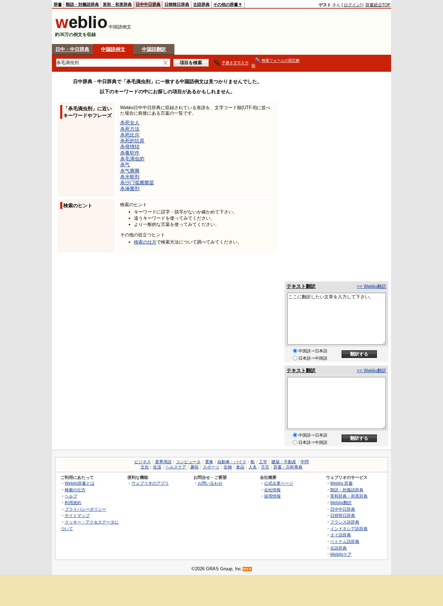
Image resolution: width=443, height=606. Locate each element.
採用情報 (272, 496)
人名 (252, 467)
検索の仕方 (145, 242)
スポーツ (211, 467)
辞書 (58, 4)
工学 (263, 462)
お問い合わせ (210, 483)
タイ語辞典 (340, 535)
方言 (265, 467)
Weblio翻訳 (341, 502)
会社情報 (272, 490)
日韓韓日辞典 (176, 4)
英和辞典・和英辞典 (349, 496)
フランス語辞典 (344, 522)
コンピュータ (188, 462)
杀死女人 (129, 122)
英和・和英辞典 (117, 4)
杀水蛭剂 (129, 176)
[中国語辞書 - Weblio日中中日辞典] (81, 26)
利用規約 (73, 502)
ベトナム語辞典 (344, 541)
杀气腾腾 (129, 171)
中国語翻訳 (154, 49)
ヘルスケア (175, 467)
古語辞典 (201, 4)
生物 (228, 467)
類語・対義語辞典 (82, 4)
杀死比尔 (129, 135)
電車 (209, 462)
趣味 (194, 467)
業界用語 (163, 462)
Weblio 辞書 (341, 483)
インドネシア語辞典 (349, 528)
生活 (157, 467)
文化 (145, 467)
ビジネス (142, 462)
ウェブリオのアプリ (150, 483)
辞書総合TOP (377, 4)
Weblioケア (341, 554)
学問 (304, 462)
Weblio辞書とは (79, 483)
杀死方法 (129, 129)
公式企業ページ (278, 483)
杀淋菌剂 (129, 188)
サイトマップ (77, 515)
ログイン (352, 4)
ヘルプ (71, 496)
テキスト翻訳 (301, 286)
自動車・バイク (231, 462)
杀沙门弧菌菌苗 (137, 182)
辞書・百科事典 (287, 467)
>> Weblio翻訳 (371, 286)
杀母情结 (129, 146)
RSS (247, 569)
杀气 (125, 164)
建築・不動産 (283, 462)
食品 (240, 467)
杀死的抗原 (132, 140)
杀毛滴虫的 (132, 158)
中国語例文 (113, 49)
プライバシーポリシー (85, 509)
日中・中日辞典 (72, 49)
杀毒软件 (129, 153)
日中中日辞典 (148, 4)
